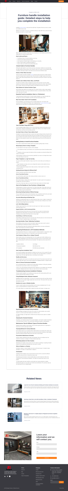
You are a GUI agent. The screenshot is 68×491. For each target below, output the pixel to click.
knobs (32, 74)
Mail (37, 451)
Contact (36, 1)
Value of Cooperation (25, 1)
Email (51, 480)
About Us (18, 1)
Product (14, 1)
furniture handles (23, 27)
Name (37, 442)
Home (10, 1)
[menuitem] (10, 1)
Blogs (32, 1)
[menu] (33, 1)
